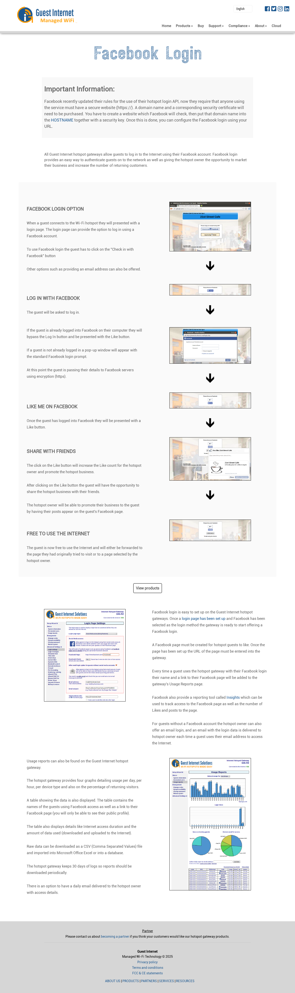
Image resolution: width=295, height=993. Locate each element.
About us (112, 981)
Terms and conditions (147, 967)
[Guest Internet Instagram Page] (280, 9)
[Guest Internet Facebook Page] (267, 9)
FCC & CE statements (147, 973)
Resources (185, 981)
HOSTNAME (62, 120)
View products (147, 588)
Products (130, 981)
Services (166, 981)
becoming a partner (115, 936)
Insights (233, 697)
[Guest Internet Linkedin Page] (286, 9)
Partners (149, 981)
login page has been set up (203, 618)
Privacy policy (147, 962)
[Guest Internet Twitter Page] (273, 9)
